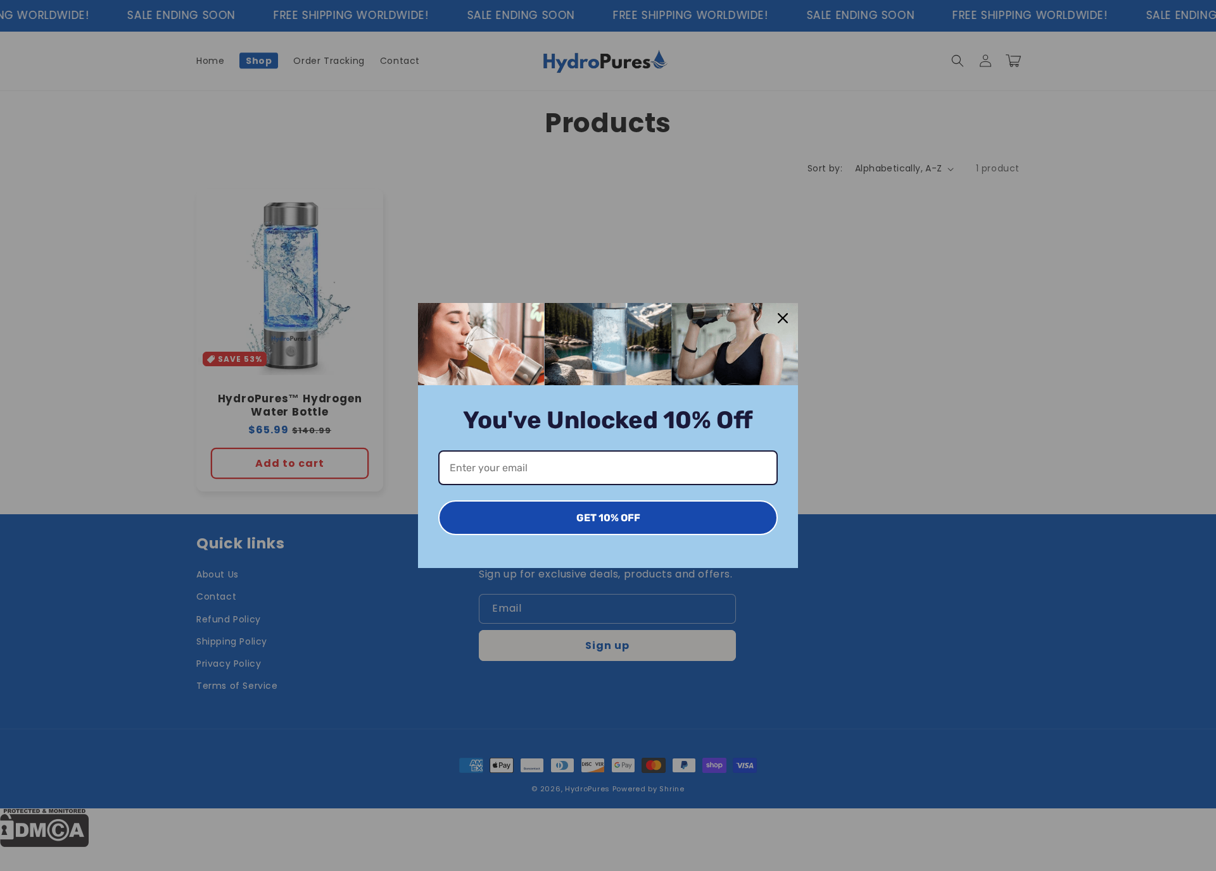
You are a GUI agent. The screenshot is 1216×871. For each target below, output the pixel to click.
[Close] (783, 318)
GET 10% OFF (608, 518)
